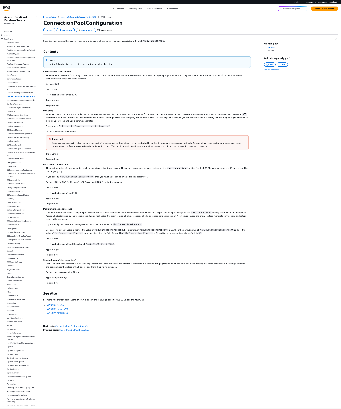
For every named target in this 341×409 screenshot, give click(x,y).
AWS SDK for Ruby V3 (57, 312)
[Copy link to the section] (41, 51)
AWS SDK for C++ (55, 305)
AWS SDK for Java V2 (57, 309)
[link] (107, 17)
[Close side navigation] (36, 17)
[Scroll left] (111, 9)
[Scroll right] (180, 9)
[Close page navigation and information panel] (336, 39)
